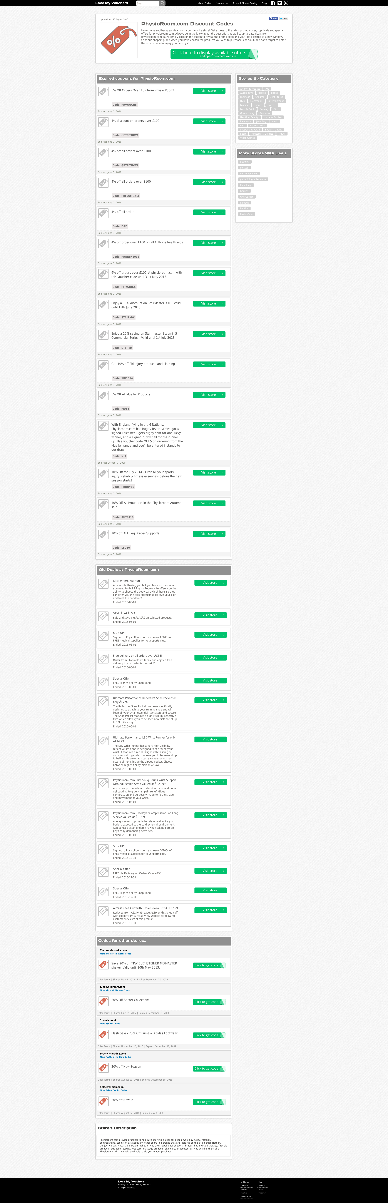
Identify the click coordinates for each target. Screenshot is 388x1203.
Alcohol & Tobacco (250, 88)
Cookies (244, 1193)
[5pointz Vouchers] (104, 1034)
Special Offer (121, 678)
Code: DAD (120, 226)
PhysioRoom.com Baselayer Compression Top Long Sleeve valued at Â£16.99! (145, 815)
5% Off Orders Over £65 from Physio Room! (142, 90)
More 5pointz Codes (110, 1024)
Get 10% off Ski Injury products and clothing (143, 364)
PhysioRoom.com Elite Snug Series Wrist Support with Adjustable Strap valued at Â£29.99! (144, 782)
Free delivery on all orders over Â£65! (137, 655)
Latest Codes (204, 3)
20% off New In (122, 1100)
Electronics (256, 101)
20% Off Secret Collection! (130, 1000)
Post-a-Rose (246, 214)
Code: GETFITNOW (125, 135)
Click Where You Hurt (126, 581)
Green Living (247, 113)
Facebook (262, 1185)
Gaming (264, 109)
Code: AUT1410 (123, 517)
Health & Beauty (249, 117)
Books (274, 92)
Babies (262, 92)
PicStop (244, 167)
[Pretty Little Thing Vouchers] (104, 1068)
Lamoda (244, 202)
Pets (242, 125)
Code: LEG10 (121, 547)
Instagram (262, 1193)
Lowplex (244, 161)
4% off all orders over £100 (131, 151)
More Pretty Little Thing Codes (115, 1057)
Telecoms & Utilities (262, 133)
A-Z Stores (245, 1182)
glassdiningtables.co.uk (253, 179)
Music (275, 121)
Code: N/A (119, 456)
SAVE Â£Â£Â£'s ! (124, 613)
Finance (258, 105)
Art (267, 88)
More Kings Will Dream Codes (115, 990)
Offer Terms (104, 979)
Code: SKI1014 (123, 378)
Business (245, 96)
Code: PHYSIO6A (124, 287)
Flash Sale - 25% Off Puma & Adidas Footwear (144, 1033)
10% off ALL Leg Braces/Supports (135, 533)
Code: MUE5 (121, 408)
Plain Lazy (245, 185)
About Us (244, 1185)
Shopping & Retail (250, 129)
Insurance (245, 121)
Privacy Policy (246, 1196)
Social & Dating (273, 129)
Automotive (246, 92)
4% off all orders (123, 212)
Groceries (264, 113)
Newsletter (222, 3)
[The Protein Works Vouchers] (104, 964)
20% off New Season (126, 1066)
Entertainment (276, 101)
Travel (282, 133)
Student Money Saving (244, 3)
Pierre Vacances (249, 173)
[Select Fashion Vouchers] (104, 1101)
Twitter (261, 1189)
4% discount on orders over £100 (135, 121)
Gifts (276, 109)
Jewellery (261, 121)
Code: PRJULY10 (123, 486)
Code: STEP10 (122, 347)
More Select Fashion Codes (113, 1090)
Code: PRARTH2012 (126, 256)
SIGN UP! (119, 633)
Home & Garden (273, 117)
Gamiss (244, 191)
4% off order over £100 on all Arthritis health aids (147, 242)
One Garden (246, 196)
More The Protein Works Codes (115, 954)
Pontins (244, 208)
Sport (243, 133)
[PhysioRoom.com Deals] (103, 91)
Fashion (244, 105)
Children (259, 96)
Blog (264, 3)
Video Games (247, 137)
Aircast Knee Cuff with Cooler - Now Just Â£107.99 (145, 908)
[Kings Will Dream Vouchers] (104, 1001)
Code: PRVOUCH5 (125, 104)
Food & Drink (247, 109)
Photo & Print (257, 125)
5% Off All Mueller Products (130, 394)
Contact (244, 1189)
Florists (272, 105)
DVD (242, 101)
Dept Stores (276, 96)
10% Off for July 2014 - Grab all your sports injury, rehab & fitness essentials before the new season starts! (146, 476)
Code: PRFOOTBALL (126, 195)
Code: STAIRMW (124, 317)
